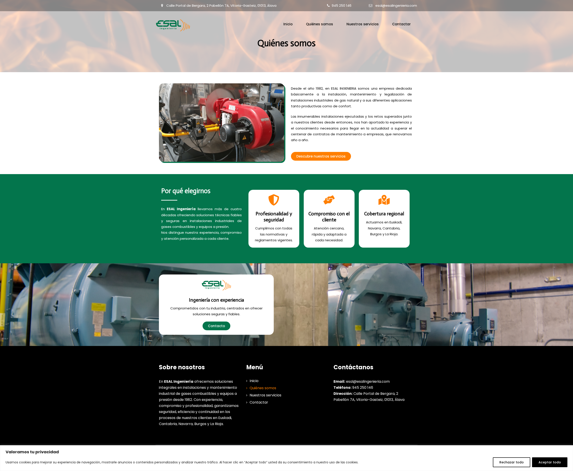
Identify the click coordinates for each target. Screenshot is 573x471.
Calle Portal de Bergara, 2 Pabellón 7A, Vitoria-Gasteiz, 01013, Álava (221, 5)
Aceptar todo (550, 462)
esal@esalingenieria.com (396, 5)
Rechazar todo (511, 462)
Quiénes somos (319, 24)
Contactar (401, 24)
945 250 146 (341, 5)
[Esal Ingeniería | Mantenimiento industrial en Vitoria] (173, 25)
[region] (286, 458)
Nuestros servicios (362, 24)
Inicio (288, 24)
